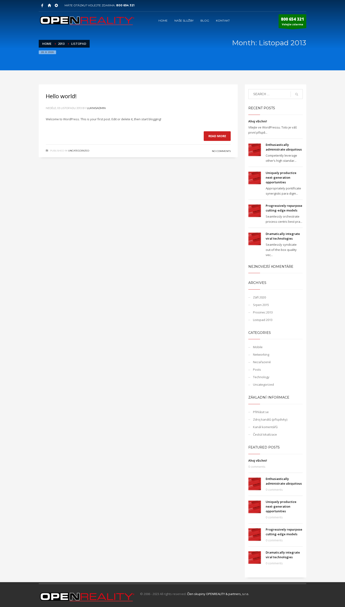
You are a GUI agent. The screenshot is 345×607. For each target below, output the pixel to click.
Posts (257, 369)
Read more (217, 136)
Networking (261, 354)
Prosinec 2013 (263, 312)
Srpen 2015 (261, 305)
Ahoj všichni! (257, 121)
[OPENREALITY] (49, 5)
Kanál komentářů (265, 427)
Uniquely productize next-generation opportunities (281, 177)
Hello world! (61, 96)
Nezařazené (262, 362)
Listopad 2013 (262, 320)
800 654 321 (125, 5)
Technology (261, 377)
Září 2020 (259, 297)
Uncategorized (78, 150)
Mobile (258, 347)
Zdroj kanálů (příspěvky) (270, 419)
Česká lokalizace (265, 434)
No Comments (221, 151)
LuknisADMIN (96, 108)
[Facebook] (42, 5)
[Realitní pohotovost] (56, 5)
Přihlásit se (261, 412)
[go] (297, 94)
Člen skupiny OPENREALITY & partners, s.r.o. (218, 594)
